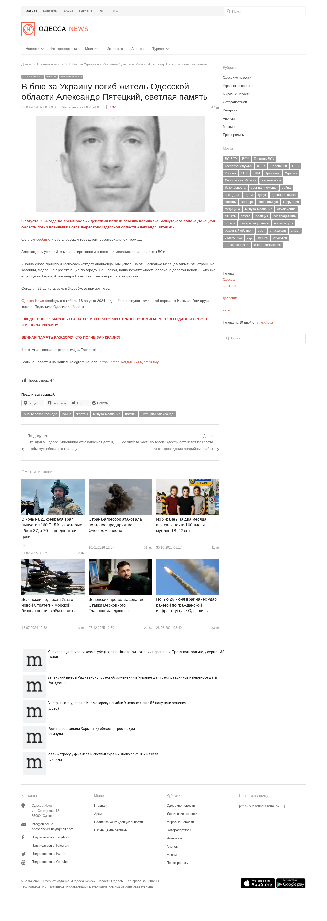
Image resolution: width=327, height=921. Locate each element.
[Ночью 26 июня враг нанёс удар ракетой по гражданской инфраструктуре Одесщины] (187, 562)
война (66, 414)
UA (115, 11)
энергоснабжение (267, 245)
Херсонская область (240, 180)
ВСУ (245, 159)
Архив (98, 814)
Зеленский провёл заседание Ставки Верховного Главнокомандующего (116, 605)
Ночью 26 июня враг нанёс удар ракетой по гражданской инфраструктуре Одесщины (186, 605)
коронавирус (268, 202)
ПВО (295, 166)
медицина (232, 209)
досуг (262, 195)
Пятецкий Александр (157, 414)
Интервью (115, 49)
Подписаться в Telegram (50, 845)
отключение (286, 209)
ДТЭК (261, 166)
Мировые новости (236, 94)
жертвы (82, 414)
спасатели (278, 230)
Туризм (158, 49)
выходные (232, 195)
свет (261, 230)
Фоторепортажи (63, 49)
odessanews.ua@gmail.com (52, 829)
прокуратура (283, 223)
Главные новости (32, 76)
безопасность (235, 187)
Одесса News (32, 301)
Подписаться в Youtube (50, 862)
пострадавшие (284, 216)
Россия (230, 173)
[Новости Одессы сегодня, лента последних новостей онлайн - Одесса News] (54, 29)
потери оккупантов (254, 223)
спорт (295, 230)
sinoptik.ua (265, 322)
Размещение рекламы (111, 830)
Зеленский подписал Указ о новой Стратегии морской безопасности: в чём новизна (49, 605)
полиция (261, 216)
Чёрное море (271, 180)
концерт (247, 202)
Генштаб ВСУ (264, 159)
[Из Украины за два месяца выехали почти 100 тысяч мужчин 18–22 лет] (187, 482)
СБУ (244, 173)
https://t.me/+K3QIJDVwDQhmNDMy (129, 362)
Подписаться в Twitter (48, 854)
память (130, 414)
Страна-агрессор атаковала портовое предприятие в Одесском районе (115, 525)
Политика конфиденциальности (118, 822)
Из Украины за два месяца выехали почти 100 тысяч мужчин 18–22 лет (181, 525)
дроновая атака (284, 195)
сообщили (44, 239)
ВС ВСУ (231, 159)
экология (280, 238)
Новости (32, 49)
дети (249, 195)
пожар (245, 216)
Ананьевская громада (40, 414)
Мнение (91, 49)
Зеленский (279, 166)
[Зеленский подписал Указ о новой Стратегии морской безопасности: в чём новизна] (53, 562)
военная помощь (264, 187)
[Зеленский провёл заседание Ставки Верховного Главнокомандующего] (120, 562)
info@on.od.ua (42, 824)
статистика (233, 238)
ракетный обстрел (239, 230)
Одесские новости (71, 76)
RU (101, 11)
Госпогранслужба (238, 166)
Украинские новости (238, 86)
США (256, 173)
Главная (100, 806)
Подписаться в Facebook (51, 837)
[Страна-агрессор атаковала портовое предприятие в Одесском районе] (120, 482)
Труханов (272, 173)
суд (249, 238)
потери (230, 223)
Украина (291, 173)
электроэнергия (237, 245)
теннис (263, 238)
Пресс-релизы (233, 135)
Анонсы (137, 49)
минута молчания (106, 414)
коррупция (291, 202)
